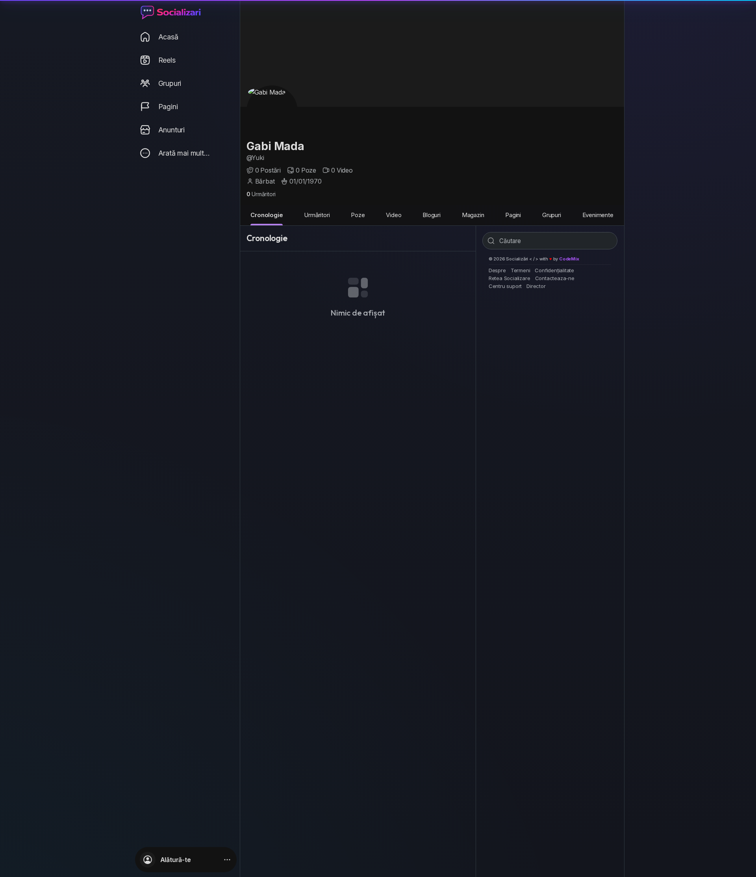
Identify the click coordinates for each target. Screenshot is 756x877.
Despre (497, 270)
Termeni (520, 270)
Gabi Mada (275, 146)
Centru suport (505, 286)
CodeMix (569, 259)
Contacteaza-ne (554, 278)
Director (535, 286)
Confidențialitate (554, 270)
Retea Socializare (509, 278)
